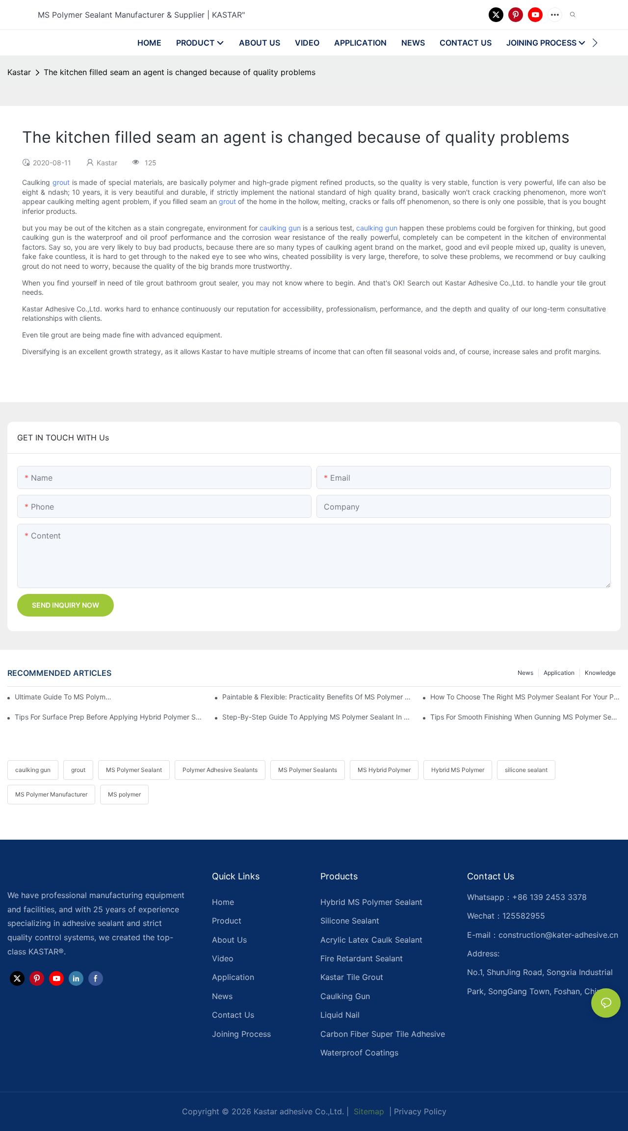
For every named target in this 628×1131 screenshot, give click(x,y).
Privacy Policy (420, 1111)
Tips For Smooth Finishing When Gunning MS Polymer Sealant (525, 717)
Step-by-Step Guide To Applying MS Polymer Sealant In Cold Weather (317, 717)
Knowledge (600, 672)
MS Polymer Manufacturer (51, 794)
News (525, 672)
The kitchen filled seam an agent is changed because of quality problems (179, 72)
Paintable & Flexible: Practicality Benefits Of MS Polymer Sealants (317, 697)
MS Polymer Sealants (307, 769)
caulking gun (280, 228)
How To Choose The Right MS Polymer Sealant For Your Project (525, 697)
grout (61, 182)
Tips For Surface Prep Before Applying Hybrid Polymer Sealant (110, 717)
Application (559, 672)
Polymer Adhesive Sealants (220, 769)
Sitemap (367, 1111)
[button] (595, 42)
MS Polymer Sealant (134, 769)
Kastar (19, 72)
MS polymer (124, 794)
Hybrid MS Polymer (457, 769)
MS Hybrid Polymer (384, 769)
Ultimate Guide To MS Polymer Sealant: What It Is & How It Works (65, 697)
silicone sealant (526, 769)
